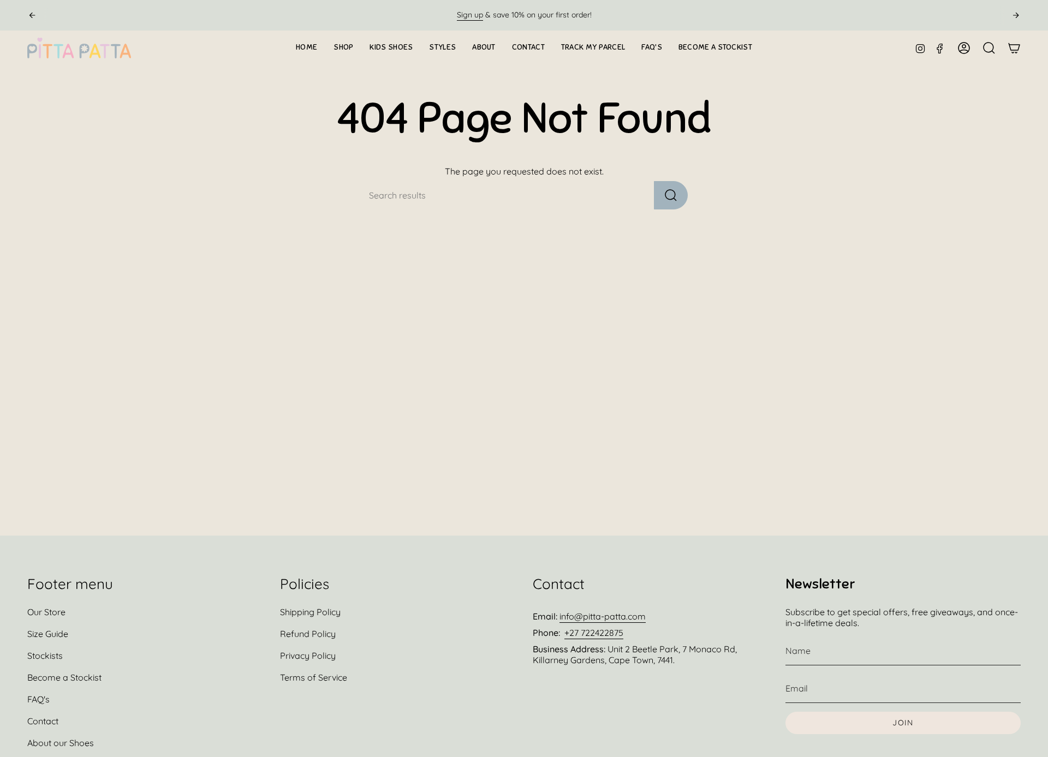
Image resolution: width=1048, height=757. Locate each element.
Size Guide (47, 633)
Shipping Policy (310, 611)
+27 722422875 (593, 632)
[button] (343, 48)
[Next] (1016, 15)
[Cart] (1014, 48)
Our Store (46, 611)
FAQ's (38, 699)
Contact (42, 721)
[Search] (671, 195)
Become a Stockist (64, 677)
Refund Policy (308, 633)
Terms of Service (313, 677)
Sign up (470, 15)
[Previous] (32, 15)
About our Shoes (60, 742)
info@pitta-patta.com (602, 616)
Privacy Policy (308, 655)
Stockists (45, 655)
